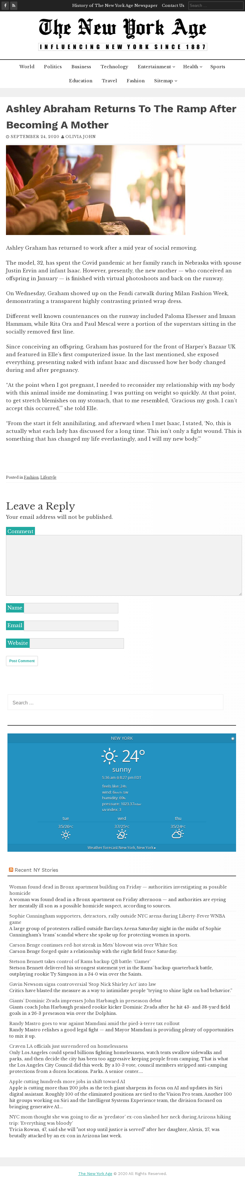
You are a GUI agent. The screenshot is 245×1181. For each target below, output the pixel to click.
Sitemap (163, 81)
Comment (20, 531)
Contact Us (173, 5)
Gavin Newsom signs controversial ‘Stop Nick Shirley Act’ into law (82, 984)
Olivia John (80, 136)
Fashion (136, 81)
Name (14, 608)
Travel (109, 81)
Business (81, 66)
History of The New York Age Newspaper (115, 5)
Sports (217, 66)
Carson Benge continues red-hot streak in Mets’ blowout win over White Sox (93, 945)
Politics (53, 66)
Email (14, 625)
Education (80, 81)
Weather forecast (122, 847)
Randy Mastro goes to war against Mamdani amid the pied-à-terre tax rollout (94, 1023)
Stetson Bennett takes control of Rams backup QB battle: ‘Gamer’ (80, 961)
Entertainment (154, 66)
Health (190, 66)
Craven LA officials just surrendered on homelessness (68, 1046)
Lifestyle (48, 477)
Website (17, 643)
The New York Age (95, 1173)
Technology (114, 66)
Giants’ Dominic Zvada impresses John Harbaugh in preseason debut (85, 1000)
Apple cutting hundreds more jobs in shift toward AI (67, 1081)
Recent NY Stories (36, 870)
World (26, 66)
